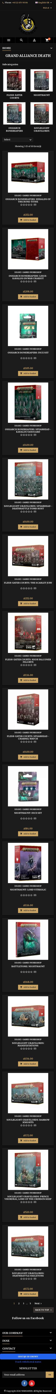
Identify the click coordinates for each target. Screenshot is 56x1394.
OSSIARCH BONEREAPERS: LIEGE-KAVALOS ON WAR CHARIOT (28, 277)
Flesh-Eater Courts (14, 96)
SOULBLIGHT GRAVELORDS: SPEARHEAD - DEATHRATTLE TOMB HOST (28, 507)
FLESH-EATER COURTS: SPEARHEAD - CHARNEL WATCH (28, 737)
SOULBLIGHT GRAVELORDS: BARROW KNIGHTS (28, 1121)
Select (18, 140)
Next (38, 1303)
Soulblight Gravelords (41, 129)
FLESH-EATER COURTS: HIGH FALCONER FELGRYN (28, 660)
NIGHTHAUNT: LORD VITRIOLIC (28, 889)
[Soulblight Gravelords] (42, 113)
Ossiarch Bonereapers (14, 129)
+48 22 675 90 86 (20, 2)
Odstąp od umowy (28, 1356)
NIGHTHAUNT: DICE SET (28, 813)
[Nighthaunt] (42, 80)
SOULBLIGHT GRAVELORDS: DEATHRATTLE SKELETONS (28, 1274)
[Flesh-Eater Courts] (14, 80)
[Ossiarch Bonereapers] (14, 113)
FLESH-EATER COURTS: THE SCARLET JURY (28, 582)
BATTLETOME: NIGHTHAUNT (28, 966)
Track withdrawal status (28, 1361)
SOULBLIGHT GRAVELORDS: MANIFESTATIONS (28, 1044)
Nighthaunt (42, 95)
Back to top (43, 1310)
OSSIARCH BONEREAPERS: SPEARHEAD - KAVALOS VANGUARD (28, 430)
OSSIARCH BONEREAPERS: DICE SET (28, 352)
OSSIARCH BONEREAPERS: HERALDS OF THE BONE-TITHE (28, 200)
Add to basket (28, 220)
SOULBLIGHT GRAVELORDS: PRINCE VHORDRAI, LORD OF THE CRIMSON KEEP (28, 1197)
